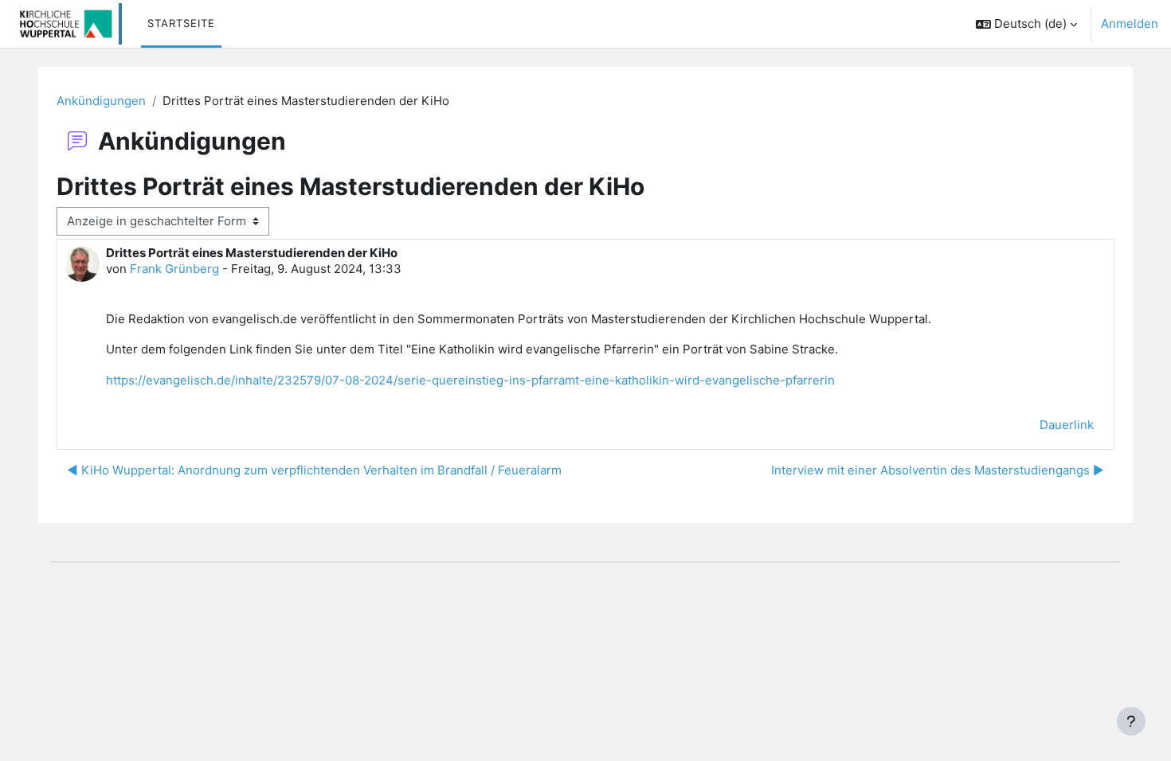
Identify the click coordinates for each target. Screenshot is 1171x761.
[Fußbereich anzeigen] (1131, 721)
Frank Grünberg (174, 268)
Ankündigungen (101, 100)
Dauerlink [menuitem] (1067, 424)
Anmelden (1129, 23)
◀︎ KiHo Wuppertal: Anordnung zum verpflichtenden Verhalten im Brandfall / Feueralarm (314, 470)
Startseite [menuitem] (181, 23)
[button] (1026, 24)
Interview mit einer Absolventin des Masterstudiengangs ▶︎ (937, 470)
